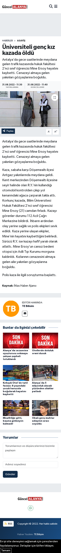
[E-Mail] (25, 313)
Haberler (7, 41)
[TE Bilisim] (11, 308)
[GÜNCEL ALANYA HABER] (15, 7)
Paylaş (10, 131)
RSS (10, 523)
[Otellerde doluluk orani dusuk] (45, 340)
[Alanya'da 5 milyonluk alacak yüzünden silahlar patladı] (45, 372)
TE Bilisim (28, 306)
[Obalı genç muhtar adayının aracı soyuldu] (45, 408)
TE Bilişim (39, 534)
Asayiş (21, 41)
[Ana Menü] (55, 6)
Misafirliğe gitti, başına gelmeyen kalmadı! (13, 421)
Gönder (10, 474)
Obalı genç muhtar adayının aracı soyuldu (43, 421)
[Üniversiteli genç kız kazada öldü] (30, 109)
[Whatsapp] (30, 508)
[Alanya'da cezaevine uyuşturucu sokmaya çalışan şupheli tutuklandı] (16, 340)
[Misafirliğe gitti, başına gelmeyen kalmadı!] (16, 408)
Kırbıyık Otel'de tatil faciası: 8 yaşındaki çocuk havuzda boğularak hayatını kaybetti (15, 389)
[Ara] (51, 6)
